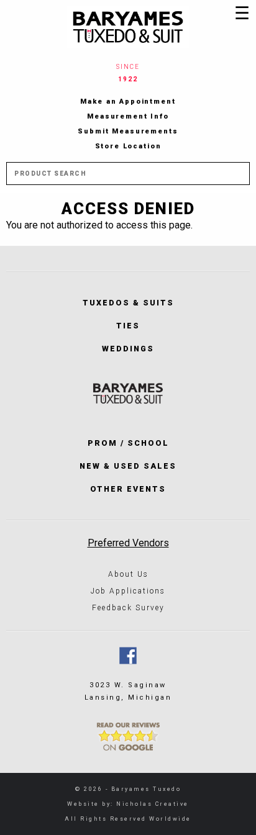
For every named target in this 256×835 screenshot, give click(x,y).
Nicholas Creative (152, 804)
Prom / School (128, 443)
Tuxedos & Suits (128, 302)
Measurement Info (128, 116)
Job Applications (128, 591)
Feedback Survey (128, 607)
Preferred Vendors (128, 543)
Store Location (128, 146)
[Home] (128, 27)
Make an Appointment (127, 101)
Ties (128, 325)
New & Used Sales (128, 466)
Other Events (128, 489)
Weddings (128, 348)
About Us (128, 574)
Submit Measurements (128, 131)
